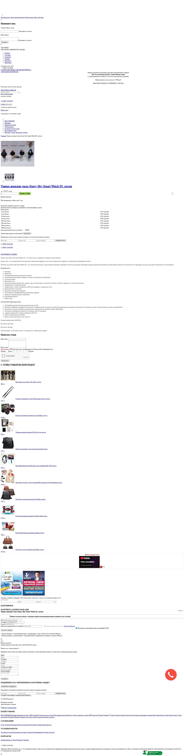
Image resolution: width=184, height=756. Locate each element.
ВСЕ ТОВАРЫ (9, 121)
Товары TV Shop (108, 715)
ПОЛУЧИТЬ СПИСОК (8, 90)
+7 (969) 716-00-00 (7, 101)
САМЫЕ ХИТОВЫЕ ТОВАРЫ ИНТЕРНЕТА (16, 695)
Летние (100, 715)
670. (3, 434)
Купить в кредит (49, 717)
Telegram (26, 740)
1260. (3, 484)
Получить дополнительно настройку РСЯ (93, 628)
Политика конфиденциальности (40, 725)
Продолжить (5, 360)
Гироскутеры (164, 715)
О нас (3, 725)
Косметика (39, 717)
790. (3, 535)
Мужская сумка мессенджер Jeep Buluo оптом (30, 499)
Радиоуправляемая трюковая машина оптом (30, 533)
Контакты (8, 61)
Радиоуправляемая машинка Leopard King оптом (31, 415)
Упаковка (11, 717)
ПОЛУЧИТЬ (27, 233)
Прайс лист (4, 110)
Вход (2, 94)
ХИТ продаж (93, 715)
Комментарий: (5, 671)
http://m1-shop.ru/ (69, 626)
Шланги (17, 717)
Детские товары (120, 715)
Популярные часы (10, 130)
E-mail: (3, 663)
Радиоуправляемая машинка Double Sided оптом (31, 516)
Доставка (8, 55)
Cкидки (127, 715)
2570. (3, 518)
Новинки (8, 123)
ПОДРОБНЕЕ (5, 254)
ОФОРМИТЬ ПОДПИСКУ (9, 686)
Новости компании (24, 725)
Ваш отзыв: (4, 347)
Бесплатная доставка (20, 732)
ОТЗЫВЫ (13, 254)
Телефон (3, 622)
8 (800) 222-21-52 (6, 104)
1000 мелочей (9, 127)
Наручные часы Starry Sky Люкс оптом (28, 382)
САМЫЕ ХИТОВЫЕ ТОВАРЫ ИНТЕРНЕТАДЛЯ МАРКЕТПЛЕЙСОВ (16, 71)
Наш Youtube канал (27, 17)
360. (3, 384)
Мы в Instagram (16, 17)
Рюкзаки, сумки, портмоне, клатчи (16, 132)
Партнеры (8, 62)
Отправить (5, 678)
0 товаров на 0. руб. (7, 66)
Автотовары (135, 715)
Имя (2, 620)
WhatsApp (19, 740)
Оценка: (3, 351)
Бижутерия (156, 715)
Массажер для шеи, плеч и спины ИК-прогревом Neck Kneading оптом (39, 482)
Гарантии (8, 57)
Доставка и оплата (7, 732)
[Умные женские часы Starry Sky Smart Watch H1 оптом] (17, 170)
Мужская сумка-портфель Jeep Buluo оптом (30, 549)
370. (3, 451)
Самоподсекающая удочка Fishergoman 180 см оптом (33, 399)
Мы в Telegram (39, 17)
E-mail (3, 624)
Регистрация (8, 94)
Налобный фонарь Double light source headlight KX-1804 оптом (36, 466)
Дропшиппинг (38, 732)
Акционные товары (145, 715)
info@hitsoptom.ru (6, 740)
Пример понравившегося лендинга (12, 626)
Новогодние (173, 715)
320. (3, 468)
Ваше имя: (4, 339)
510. (3, 401)
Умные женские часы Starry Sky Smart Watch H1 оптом (36, 186)
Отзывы (7, 59)
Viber (14, 740)
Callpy (160, 753)
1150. (3, 551)
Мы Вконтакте (5, 17)
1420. (3, 417)
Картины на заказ (10, 125)
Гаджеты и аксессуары (12, 129)
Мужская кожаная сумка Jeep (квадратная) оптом (32, 449)
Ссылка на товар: (6, 667)
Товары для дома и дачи (28, 717)
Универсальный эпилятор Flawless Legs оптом (31, 432)
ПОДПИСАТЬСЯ (60, 240)
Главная (7, 53)
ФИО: (3, 655)
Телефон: (4, 659)
